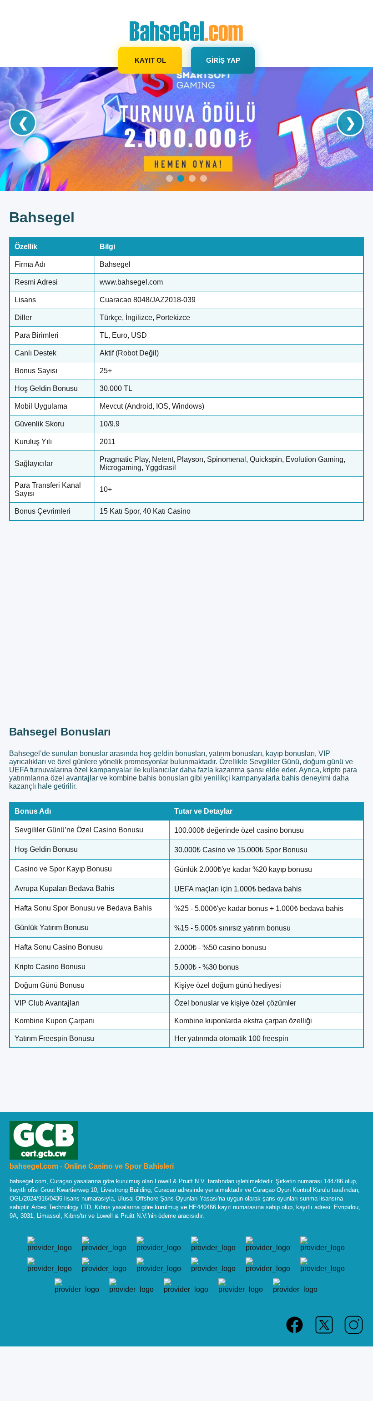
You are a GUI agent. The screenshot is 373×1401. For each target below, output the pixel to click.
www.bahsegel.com (131, 282)
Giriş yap (223, 60)
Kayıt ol (150, 60)
